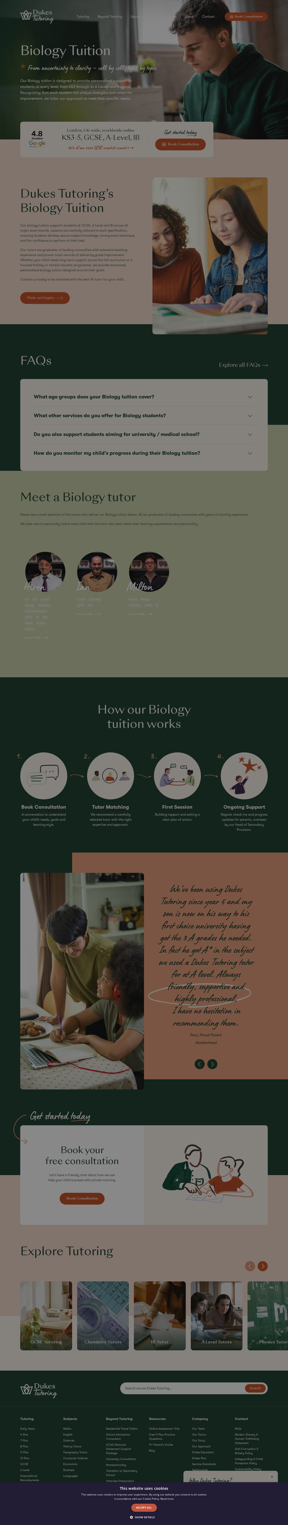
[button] (144, 1517)
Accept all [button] (144, 1507)
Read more (167, 1499)
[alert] (144, 762)
